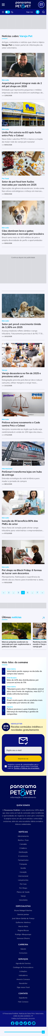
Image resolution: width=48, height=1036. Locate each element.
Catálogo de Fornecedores (23, 967)
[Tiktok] (25, 1023)
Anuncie (32, 1018)
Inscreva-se (23, 758)
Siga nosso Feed (23, 987)
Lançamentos (23, 880)
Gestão (23, 868)
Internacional (23, 876)
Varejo (23, 896)
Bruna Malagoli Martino (23, 910)
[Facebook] (13, 1023)
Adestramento (23, 836)
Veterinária (23, 900)
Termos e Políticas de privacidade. (26, 768)
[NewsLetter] (41, 5)
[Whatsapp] (34, 1023)
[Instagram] (17, 1023)
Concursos (23, 953)
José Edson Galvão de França (23, 918)
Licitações (23, 971)
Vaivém (23, 949)
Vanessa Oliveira (23, 938)
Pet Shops (23, 888)
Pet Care (23, 884)
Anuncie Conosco (23, 979)
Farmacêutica (23, 860)
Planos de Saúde (23, 892)
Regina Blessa (23, 930)
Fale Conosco (23, 1002)
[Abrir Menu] (6, 5)
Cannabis (23, 844)
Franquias (23, 864)
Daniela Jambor (23, 914)
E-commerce (23, 856)
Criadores (23, 848)
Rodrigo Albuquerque (23, 934)
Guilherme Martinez (23, 922)
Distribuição (23, 852)
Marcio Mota (23, 926)
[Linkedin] (21, 1023)
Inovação (23, 872)
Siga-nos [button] (29, 12)
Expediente (23, 998)
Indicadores (23, 975)
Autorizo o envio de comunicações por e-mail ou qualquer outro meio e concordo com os (23, 766)
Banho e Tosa (23, 840)
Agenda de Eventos (23, 963)
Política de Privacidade (20, 1018)
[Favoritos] (37, 12)
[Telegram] (29, 1023)
